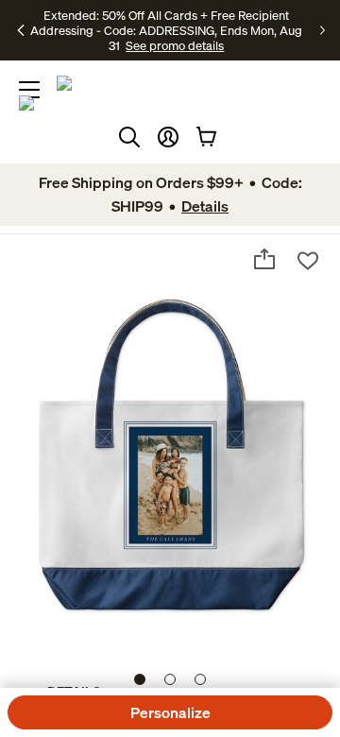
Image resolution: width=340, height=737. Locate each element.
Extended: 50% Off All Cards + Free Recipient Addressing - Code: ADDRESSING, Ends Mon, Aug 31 (166, 30)
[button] (168, 137)
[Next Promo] (322, 30)
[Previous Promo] (21, 30)
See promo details (175, 45)
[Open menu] (29, 89)
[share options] (264, 259)
